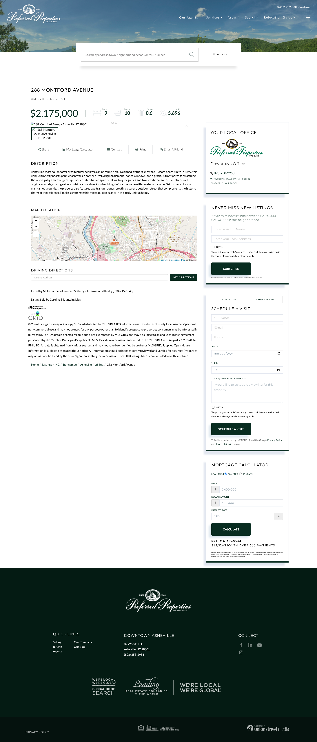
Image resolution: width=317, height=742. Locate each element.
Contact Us (217, 183)
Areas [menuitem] (232, 17)
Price (214, 483)
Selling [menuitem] (57, 642)
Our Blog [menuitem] (79, 646)
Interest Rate (219, 510)
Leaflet (164, 260)
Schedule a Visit (265, 299)
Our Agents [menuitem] (188, 17)
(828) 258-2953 (134, 654)
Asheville (86, 364)
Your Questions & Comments (228, 378)
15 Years (247, 474)
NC (57, 364)
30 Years (233, 474)
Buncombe (70, 364)
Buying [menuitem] (57, 646)
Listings (47, 364)
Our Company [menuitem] (83, 642)
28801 (99, 364)
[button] (191, 54)
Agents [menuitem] (57, 651)
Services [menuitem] (213, 17)
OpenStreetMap (178, 260)
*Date (214, 346)
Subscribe (231, 268)
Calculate (231, 529)
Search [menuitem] (250, 17)
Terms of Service (224, 443)
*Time (214, 362)
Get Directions (183, 277)
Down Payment (220, 496)
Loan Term (217, 474)
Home (35, 364)
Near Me (222, 54)
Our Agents (231, 183)
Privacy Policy (274, 440)
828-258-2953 (286, 7)
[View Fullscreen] (36, 234)
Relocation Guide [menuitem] (278, 17)
